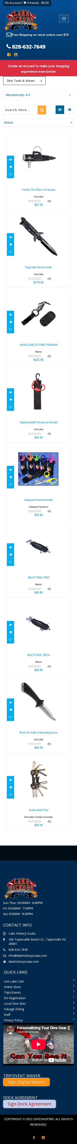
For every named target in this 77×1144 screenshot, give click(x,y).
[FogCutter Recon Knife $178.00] (38, 216)
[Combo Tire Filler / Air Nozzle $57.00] (38, 139)
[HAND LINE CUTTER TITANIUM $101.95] (38, 294)
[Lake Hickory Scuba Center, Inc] (20, 20)
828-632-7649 (28, 47)
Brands (8, 122)
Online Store (12, 987)
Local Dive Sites (15, 1003)
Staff (7, 1015)
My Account (13, 2)
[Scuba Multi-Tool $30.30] (38, 759)
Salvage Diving (14, 1009)
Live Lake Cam (14, 981)
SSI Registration (15, 998)
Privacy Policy (13, 1020)
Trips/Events (12, 992)
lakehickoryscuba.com (24, 962)
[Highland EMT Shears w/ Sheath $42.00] (38, 371)
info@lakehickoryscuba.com (28, 956)
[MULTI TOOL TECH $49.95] (38, 604)
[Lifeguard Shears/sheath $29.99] (38, 449)
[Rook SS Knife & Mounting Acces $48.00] (38, 681)
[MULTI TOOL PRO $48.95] (38, 526)
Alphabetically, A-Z (18, 95)
